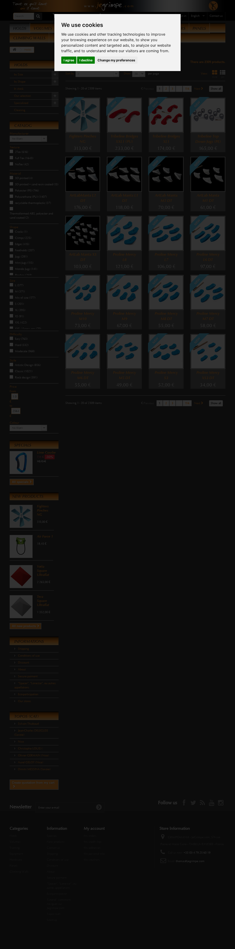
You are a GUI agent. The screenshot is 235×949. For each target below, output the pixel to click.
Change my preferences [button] (116, 60)
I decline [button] (85, 60)
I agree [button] (69, 60)
